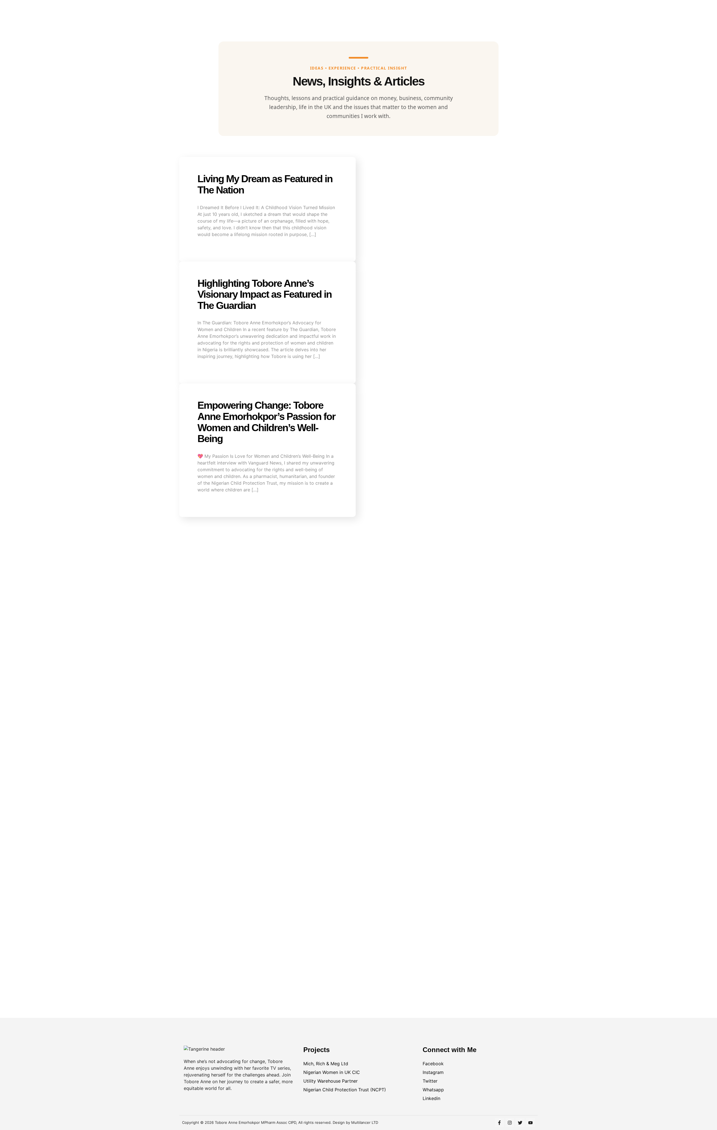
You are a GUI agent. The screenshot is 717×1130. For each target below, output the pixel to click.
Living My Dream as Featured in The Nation (264, 184)
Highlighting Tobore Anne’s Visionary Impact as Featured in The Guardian (264, 294)
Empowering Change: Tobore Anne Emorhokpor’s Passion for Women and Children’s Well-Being (266, 421)
